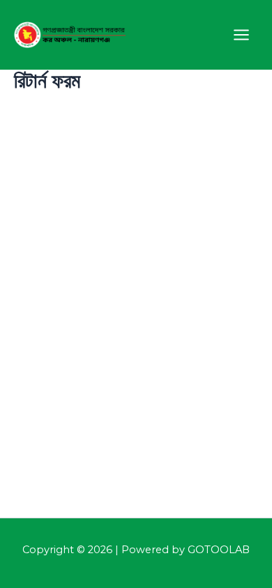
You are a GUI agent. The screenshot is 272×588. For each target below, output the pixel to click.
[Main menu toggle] (241, 35)
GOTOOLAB (219, 549)
